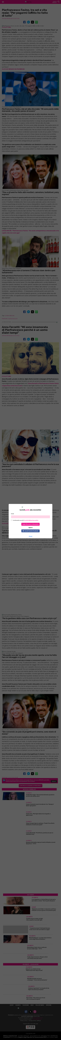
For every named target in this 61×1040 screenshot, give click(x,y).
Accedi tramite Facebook (31, 531)
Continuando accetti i (25, 520)
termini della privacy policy (31, 520)
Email (12, 513)
